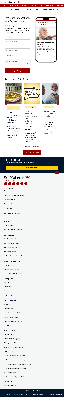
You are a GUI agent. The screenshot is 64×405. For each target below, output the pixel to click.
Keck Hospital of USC (10, 239)
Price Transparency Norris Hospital (16, 360)
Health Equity (45, 5)
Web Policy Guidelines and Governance (37, 394)
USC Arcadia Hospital (10, 252)
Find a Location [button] (27, 9)
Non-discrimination (18, 394)
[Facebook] (5, 183)
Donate (52, 5)
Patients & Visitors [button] (49, 9)
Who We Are (7, 217)
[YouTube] (14, 183)
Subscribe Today (32, 168)
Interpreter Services (9, 334)
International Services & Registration (14, 195)
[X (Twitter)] (10, 183)
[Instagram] (22, 183)
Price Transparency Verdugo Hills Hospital (18, 364)
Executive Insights (9, 225)
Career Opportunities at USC (12, 313)
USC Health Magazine (10, 204)
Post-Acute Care (8, 381)
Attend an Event (8, 325)
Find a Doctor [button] (38, 9)
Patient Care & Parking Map (12, 339)
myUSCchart (59, 5)
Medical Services (8, 295)
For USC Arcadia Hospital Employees (16, 256)
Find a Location (8, 291)
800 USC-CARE (35, 5)
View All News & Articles (32, 152)
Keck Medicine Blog (9, 199)
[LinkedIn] (18, 183)
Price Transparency (9, 351)
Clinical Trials (7, 265)
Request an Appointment (22, 5)
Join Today (18, 71)
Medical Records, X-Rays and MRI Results (15, 377)
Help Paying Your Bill (10, 343)
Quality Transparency (10, 372)
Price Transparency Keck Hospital (16, 356)
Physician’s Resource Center (12, 269)
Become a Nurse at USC (11, 317)
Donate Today (8, 304)
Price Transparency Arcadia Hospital (16, 368)
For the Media (8, 208)
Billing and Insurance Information (13, 347)
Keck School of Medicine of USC (13, 273)
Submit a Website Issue (56, 394)
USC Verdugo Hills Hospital (12, 247)
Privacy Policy (8, 394)
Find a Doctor (8, 282)
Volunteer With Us (9, 308)
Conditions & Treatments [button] (13, 9)
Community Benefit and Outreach (13, 321)
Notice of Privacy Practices (11, 385)
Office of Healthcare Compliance (13, 230)
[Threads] (26, 183)
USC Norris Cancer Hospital (12, 243)
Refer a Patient (8, 5)
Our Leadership (8, 221)
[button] (57, 8)
